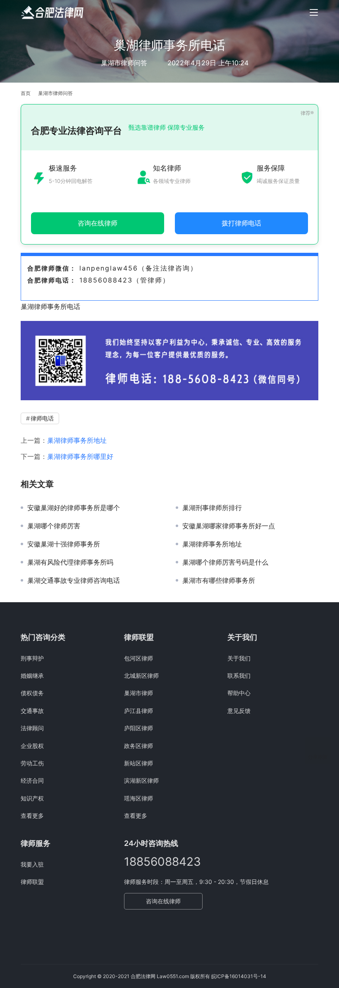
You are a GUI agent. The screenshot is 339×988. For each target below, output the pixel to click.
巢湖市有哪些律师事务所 (218, 580)
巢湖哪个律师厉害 (53, 526)
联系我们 (239, 675)
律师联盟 (32, 881)
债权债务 (32, 692)
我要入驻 (32, 864)
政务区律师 (138, 745)
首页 (26, 93)
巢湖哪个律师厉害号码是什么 (225, 562)
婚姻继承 (32, 675)
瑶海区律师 (138, 798)
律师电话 (42, 418)
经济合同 (32, 780)
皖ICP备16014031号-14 (238, 976)
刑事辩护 (32, 658)
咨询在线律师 (163, 901)
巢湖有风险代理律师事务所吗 (70, 562)
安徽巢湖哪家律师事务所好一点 (228, 526)
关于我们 (239, 658)
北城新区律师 (141, 675)
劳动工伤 (32, 763)
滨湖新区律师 (141, 780)
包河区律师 (138, 658)
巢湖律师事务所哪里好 (80, 456)
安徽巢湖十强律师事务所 (63, 544)
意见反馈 (239, 710)
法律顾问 (32, 728)
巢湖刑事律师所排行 (212, 507)
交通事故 (32, 710)
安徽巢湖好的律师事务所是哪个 (73, 507)
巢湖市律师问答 (124, 63)
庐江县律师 (138, 710)
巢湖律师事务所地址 (77, 440)
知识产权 (32, 798)
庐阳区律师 (138, 728)
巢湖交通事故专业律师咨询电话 (73, 580)
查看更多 (32, 815)
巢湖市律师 (138, 692)
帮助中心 (239, 692)
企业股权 (32, 745)
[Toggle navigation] (313, 12)
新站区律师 (138, 763)
